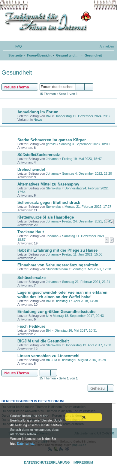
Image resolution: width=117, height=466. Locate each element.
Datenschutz (25, 443)
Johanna (52, 159)
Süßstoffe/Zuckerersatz (38, 154)
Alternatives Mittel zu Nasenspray (48, 184)
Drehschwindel (31, 169)
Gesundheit (17, 72)
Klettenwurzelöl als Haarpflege (45, 217)
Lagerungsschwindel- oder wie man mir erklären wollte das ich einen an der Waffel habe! (62, 294)
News (38, 119)
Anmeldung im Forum (37, 112)
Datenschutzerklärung (47, 462)
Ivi (47, 315)
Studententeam (57, 269)
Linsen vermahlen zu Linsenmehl (48, 356)
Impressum (83, 462)
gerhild (51, 144)
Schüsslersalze (31, 277)
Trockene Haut (30, 232)
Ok (84, 417)
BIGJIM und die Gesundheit (43, 341)
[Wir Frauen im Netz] (47, 21)
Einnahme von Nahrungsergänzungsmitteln (57, 265)
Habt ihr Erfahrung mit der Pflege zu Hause (57, 250)
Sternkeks (53, 188)
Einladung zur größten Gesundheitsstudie (56, 311)
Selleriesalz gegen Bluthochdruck (48, 202)
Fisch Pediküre (31, 326)
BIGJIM (51, 360)
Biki (48, 116)
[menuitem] (16, 46)
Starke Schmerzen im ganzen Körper (51, 140)
